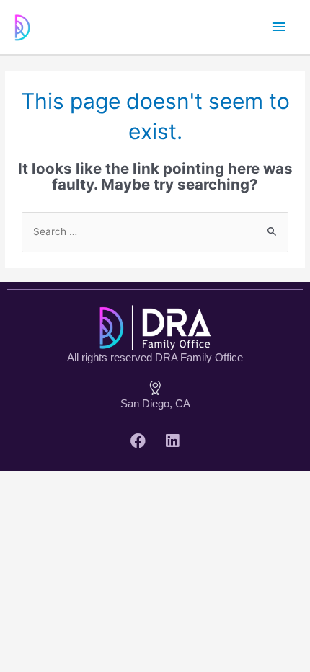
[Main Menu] (279, 27)
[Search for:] (155, 231)
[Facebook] (138, 441)
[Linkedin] (172, 441)
